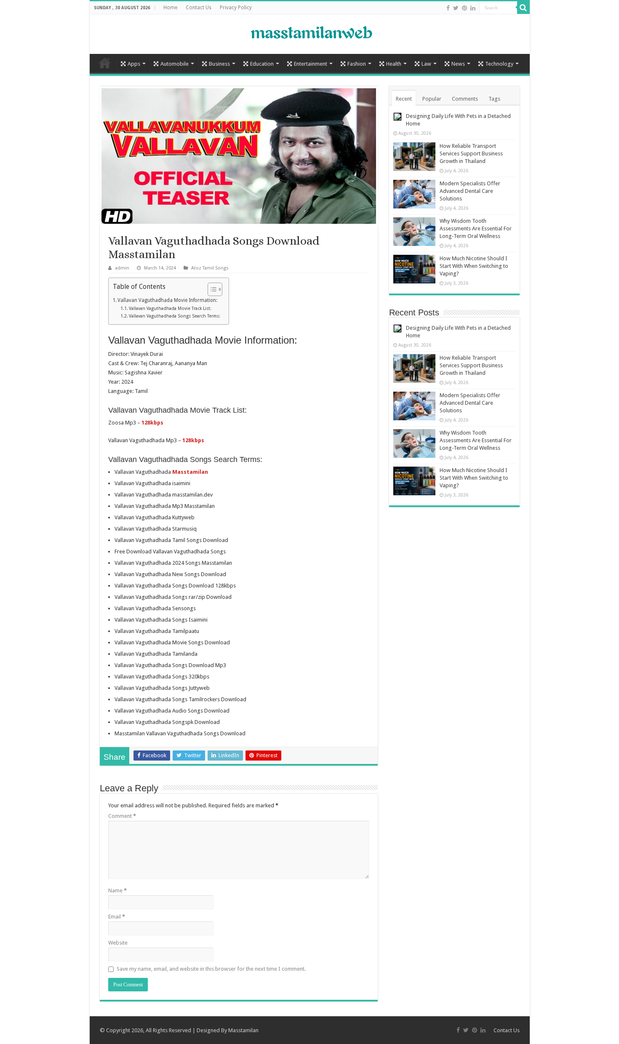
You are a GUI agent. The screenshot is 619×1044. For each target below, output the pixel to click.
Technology (499, 64)
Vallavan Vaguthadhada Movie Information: (167, 300)
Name (117, 890)
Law (426, 64)
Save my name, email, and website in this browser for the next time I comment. (211, 969)
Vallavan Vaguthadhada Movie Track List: (170, 308)
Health (393, 64)
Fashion (356, 64)
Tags (494, 99)
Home (170, 8)
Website (118, 943)
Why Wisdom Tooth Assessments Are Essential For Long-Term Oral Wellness (476, 228)
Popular (431, 99)
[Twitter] (455, 8)
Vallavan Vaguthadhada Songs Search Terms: (174, 316)
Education (262, 64)
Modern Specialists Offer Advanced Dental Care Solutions (470, 191)
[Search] (523, 7)
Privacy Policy (236, 8)
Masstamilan (243, 1030)
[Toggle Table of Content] (210, 289)
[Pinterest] (464, 8)
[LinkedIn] (473, 8)
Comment (122, 816)
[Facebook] (448, 8)
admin (122, 268)
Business (219, 64)
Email (116, 916)
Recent (404, 99)
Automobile (174, 64)
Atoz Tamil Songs (210, 268)
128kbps (152, 422)
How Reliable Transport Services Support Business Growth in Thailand (471, 153)
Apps (134, 64)
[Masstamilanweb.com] (309, 33)
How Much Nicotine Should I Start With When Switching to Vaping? (474, 266)
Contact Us (198, 8)
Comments (465, 99)
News (458, 64)
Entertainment (310, 64)
